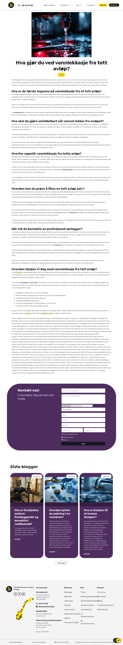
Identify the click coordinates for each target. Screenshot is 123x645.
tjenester (29, 313)
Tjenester (64, 5)
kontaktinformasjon (46, 313)
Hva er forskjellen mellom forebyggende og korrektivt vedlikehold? (26, 516)
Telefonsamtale (68, 437)
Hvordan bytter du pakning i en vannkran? (59, 513)
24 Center (18, 272)
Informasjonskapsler (16, 642)
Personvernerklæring (39, 642)
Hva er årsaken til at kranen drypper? (96, 513)
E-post (65, 440)
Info (77, 5)
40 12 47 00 (27, 5)
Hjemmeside (49, 5)
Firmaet (90, 5)
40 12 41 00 (41, 616)
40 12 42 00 (42, 627)
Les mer (17, 539)
